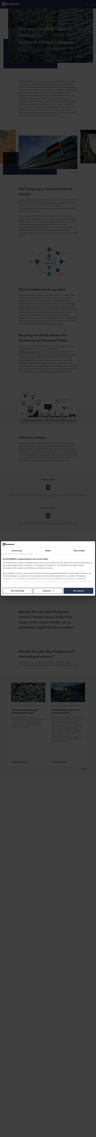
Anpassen (47, 591)
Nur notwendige (17, 591)
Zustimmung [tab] (16, 551)
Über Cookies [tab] (79, 551)
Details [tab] (48, 551)
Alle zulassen (78, 591)
